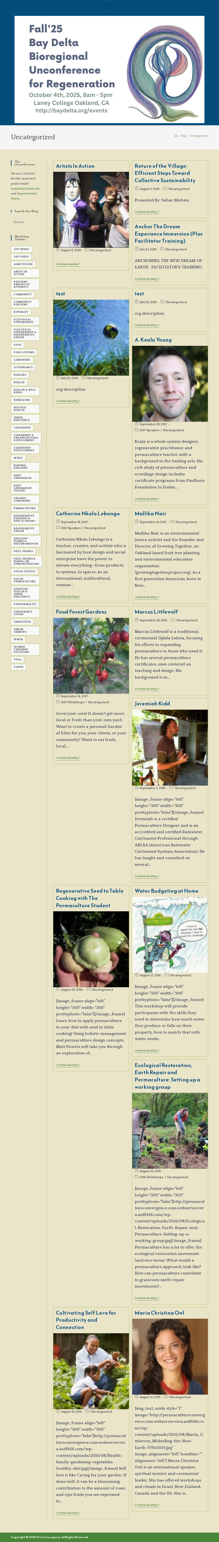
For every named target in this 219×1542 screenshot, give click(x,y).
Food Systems (24, 352)
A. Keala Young (153, 340)
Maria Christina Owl (159, 1313)
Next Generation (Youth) (22, 488)
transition (22, 621)
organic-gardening (22, 499)
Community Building (23, 303)
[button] (109, 5)
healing (20, 374)
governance (23, 367)
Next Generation (22, 476)
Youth (18, 667)
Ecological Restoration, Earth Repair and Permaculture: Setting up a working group (167, 1076)
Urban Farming (20, 630)
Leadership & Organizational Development (26, 438)
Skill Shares (23, 551)
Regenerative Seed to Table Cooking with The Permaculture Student (90, 898)
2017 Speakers (150, 430)
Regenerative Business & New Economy (24, 518)
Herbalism (22, 400)
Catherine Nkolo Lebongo (88, 513)
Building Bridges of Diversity (22, 284)
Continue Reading (68, 264)
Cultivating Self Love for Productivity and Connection (86, 1320)
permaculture (25, 508)
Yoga (17, 659)
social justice (24, 571)
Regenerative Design (24, 529)
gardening (22, 359)
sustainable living (23, 613)
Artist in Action (20, 273)
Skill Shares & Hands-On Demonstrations (26, 561)
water (18, 639)
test (60, 294)
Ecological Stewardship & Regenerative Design (25, 333)
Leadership (22, 427)
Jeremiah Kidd (152, 704)
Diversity (21, 312)
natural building (21, 466)
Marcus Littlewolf (156, 612)
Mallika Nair (150, 513)
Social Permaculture (25, 580)
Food (17, 344)
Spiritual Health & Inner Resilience (22, 593)
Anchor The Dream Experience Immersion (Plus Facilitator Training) (169, 234)
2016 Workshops (151, 1177)
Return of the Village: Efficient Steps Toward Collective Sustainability (165, 173)
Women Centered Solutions (22, 649)
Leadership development (24, 449)
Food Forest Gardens (81, 612)
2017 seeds (21, 256)
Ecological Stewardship (23, 321)
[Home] (176, 135)
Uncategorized (199, 135)
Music (18, 458)
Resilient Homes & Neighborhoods (26, 541)
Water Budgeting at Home (167, 891)
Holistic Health (20, 408)
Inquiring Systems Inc (25, 188)
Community (23, 294)
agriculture (23, 264)
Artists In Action (75, 166)
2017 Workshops (72, 702)
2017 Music (22, 249)
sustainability (25, 604)
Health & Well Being (25, 391)
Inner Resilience (22, 419)
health (19, 382)
